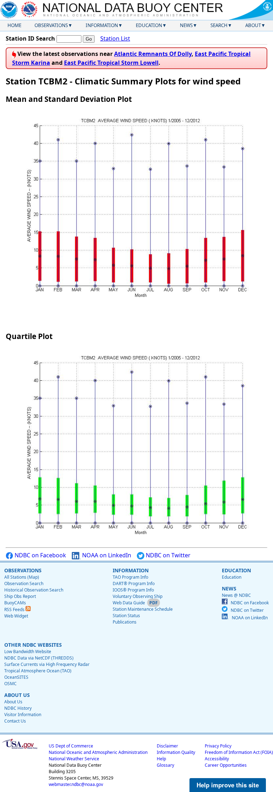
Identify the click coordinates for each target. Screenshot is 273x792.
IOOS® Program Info (133, 590)
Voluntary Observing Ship (137, 596)
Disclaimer (167, 746)
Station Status (126, 616)
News (186, 25)
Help (161, 759)
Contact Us (15, 721)
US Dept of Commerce (71, 746)
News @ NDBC (236, 595)
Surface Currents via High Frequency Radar (47, 664)
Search (219, 25)
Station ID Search (30, 38)
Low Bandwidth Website (27, 651)
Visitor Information (22, 715)
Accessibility (217, 759)
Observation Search (23, 583)
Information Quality (176, 752)
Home (14, 25)
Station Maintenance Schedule (143, 609)
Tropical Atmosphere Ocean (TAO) (37, 671)
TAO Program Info (130, 577)
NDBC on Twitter (167, 555)
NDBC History (18, 708)
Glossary (165, 765)
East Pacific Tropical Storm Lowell (111, 63)
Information (102, 25)
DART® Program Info (134, 583)
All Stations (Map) (21, 577)
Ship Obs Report (20, 596)
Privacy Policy (218, 746)
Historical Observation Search (33, 590)
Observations (51, 25)
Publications (124, 622)
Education (149, 25)
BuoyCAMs (15, 603)
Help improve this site (228, 785)
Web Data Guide (129, 603)
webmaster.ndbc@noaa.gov (76, 784)
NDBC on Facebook (39, 555)
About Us (13, 702)
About (253, 25)
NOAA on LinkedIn (106, 555)
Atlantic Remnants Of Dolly (153, 54)
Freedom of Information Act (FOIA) (239, 752)
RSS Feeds (15, 609)
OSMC (10, 684)
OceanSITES (16, 677)
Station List (115, 38)
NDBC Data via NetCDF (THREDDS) (39, 658)
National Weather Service (74, 759)
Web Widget (16, 616)
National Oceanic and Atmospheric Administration (98, 752)
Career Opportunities (226, 765)
